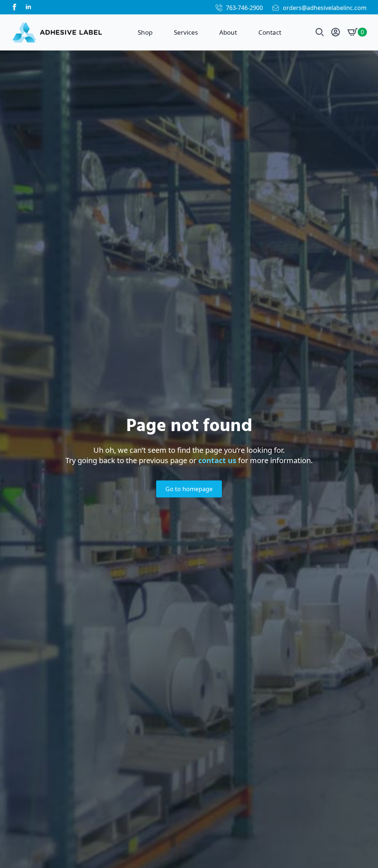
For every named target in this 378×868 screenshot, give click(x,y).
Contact (269, 32)
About (228, 32)
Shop (145, 32)
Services (186, 32)
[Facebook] (14, 7)
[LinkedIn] (28, 7)
